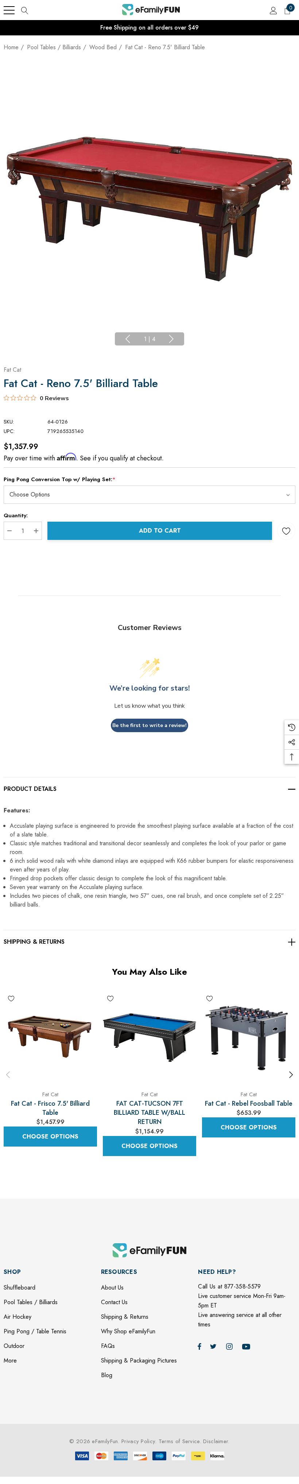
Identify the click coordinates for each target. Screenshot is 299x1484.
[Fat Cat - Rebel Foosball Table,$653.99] (248, 1037)
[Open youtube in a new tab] (247, 1346)
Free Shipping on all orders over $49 (149, 27)
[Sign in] (273, 10)
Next (171, 339)
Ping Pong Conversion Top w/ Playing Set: (60, 479)
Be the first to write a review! (149, 725)
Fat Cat (12, 370)
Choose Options (50, 1136)
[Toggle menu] (9, 10)
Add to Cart (160, 530)
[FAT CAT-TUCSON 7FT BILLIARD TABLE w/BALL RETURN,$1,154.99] (149, 1037)
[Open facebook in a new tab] (199, 1346)
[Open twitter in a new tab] (214, 1346)
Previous (127, 339)
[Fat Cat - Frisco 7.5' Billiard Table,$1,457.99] (50, 1037)
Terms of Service (179, 1441)
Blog (106, 1375)
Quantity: (16, 515)
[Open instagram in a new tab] (230, 1346)
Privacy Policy (138, 1441)
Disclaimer (215, 1441)
